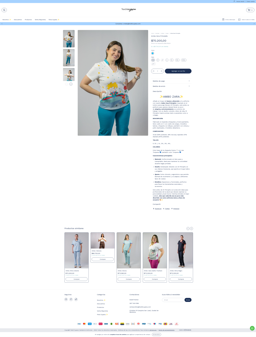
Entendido (156, 334)
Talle (152, 57)
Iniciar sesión (240, 1)
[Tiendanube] (185, 330)
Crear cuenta (250, 1)
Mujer (167, 33)
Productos (28, 19)
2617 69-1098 (134, 303)
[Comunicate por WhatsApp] (252, 328)
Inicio (152, 33)
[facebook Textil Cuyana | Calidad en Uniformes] (71, 299)
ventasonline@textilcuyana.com (140, 307)
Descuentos (18, 19)
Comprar (77, 279)
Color (152, 50)
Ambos (162, 33)
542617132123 (134, 300)
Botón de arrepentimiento (166, 330)
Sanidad (157, 33)
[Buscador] (4, 10)
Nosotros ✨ (6, 19)
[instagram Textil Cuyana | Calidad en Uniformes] (66, 299)
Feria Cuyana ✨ (54, 19)
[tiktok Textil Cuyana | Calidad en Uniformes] (76, 299)
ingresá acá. (153, 330)
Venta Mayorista (40, 19)
